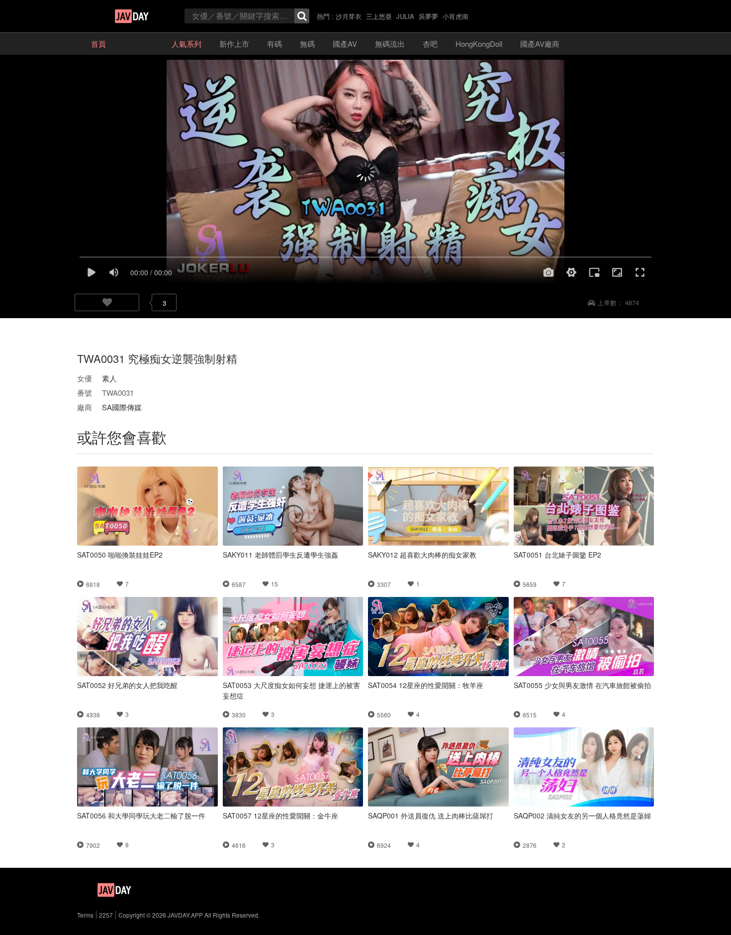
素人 (109, 378)
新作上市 (234, 43)
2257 (106, 915)
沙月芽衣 (349, 16)
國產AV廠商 (539, 43)
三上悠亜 (379, 16)
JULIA (405, 16)
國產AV (345, 43)
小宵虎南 (455, 16)
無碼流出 (390, 43)
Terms (85, 915)
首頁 (98, 43)
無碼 (307, 43)
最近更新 (139, 43)
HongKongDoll (479, 43)
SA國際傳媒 (122, 407)
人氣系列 (186, 43)
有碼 (274, 43)
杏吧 (430, 43)
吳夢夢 (428, 16)
